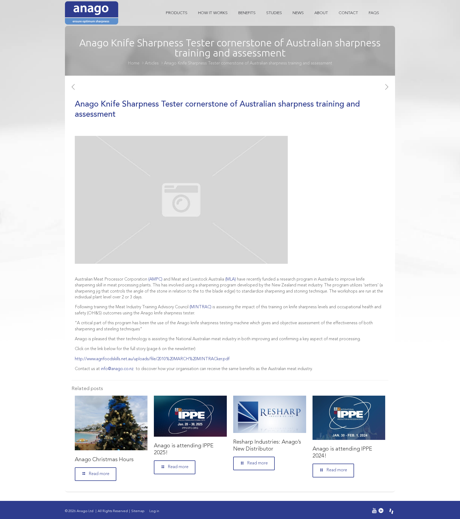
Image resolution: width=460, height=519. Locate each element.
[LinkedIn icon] (381, 511)
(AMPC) (155, 279)
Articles (152, 63)
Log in (154, 511)
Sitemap (138, 511)
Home (133, 63)
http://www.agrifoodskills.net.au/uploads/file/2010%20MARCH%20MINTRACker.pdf (152, 359)
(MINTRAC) (200, 307)
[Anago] (91, 13)
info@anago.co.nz (117, 369)
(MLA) (230, 279)
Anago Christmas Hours (104, 460)
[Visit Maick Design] (391, 511)
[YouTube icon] (373, 511)
